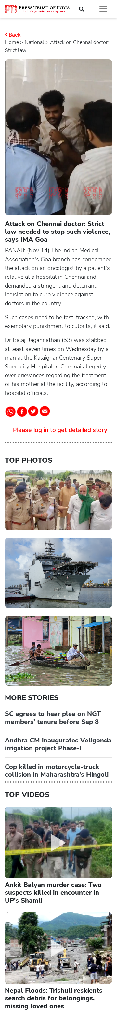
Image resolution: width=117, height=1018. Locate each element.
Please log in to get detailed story (60, 430)
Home (12, 42)
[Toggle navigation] (103, 9)
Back (15, 34)
